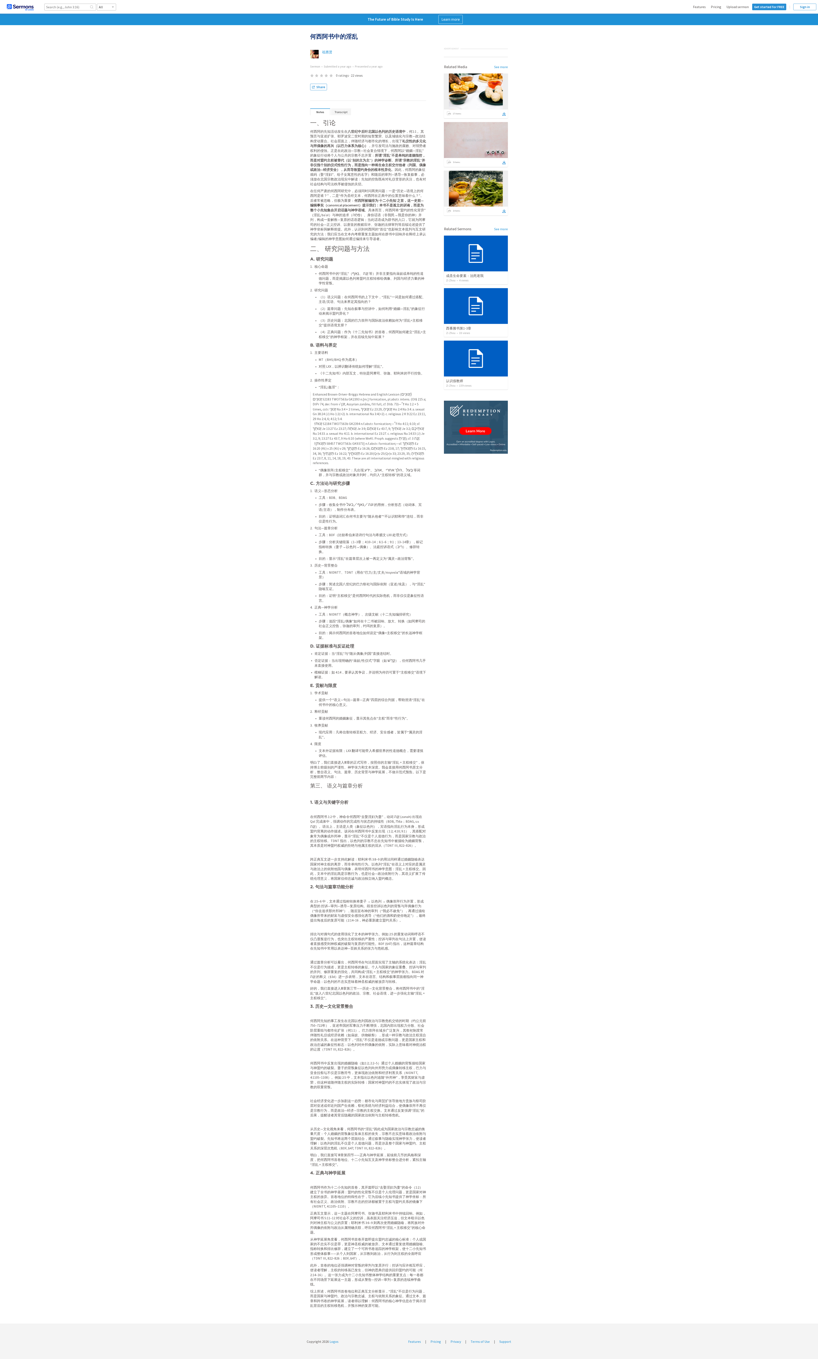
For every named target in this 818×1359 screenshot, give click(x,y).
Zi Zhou (450, 280)
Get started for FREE (769, 7)
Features (699, 7)
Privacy (456, 1341)
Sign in (805, 7)
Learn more (450, 19)
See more (501, 67)
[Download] (504, 114)
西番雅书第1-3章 (458, 328)
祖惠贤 (327, 52)
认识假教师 (454, 381)
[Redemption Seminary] (476, 427)
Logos (333, 1341)
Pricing (716, 7)
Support (505, 1341)
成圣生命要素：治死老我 (465, 276)
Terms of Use (480, 1341)
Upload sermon (737, 7)
